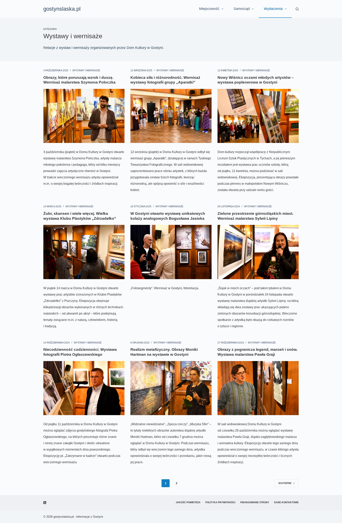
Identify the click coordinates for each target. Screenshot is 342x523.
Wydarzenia (273, 9)
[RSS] (44, 502)
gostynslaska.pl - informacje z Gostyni (78, 516)
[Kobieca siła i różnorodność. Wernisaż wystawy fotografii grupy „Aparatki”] (171, 116)
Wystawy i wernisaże (86, 70)
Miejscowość (209, 9)
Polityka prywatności (220, 502)
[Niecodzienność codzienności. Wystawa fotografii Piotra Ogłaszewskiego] (83, 388)
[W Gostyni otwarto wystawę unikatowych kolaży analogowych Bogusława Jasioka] (171, 252)
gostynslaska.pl (62, 9)
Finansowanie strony (254, 502)
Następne (285, 483)
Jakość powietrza (188, 502)
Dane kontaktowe (286, 502)
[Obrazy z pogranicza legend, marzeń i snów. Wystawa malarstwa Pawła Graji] (258, 388)
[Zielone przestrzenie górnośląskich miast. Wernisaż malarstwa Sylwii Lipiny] (258, 252)
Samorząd (242, 9)
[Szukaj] (297, 9)
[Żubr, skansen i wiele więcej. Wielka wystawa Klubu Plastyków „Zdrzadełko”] (83, 252)
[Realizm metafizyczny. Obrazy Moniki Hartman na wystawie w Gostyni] (171, 388)
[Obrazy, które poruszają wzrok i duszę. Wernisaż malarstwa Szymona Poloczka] (83, 116)
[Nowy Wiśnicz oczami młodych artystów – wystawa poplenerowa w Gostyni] (258, 116)
